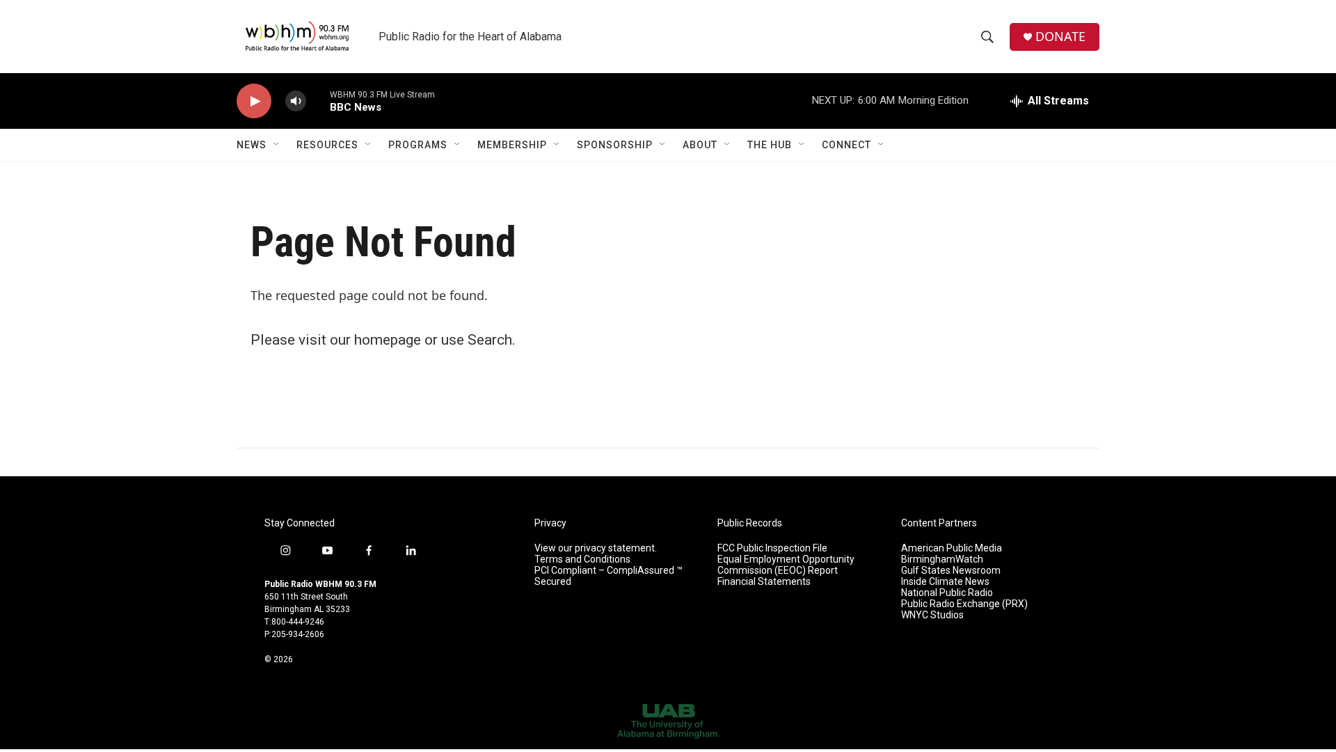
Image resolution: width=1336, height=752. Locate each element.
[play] (254, 101)
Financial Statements (764, 582)
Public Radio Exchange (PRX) (964, 604)
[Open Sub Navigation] (277, 144)
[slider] (318, 100)
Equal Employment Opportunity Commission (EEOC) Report (785, 565)
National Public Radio (947, 593)
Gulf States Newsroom (951, 570)
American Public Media (951, 548)
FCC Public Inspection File (772, 548)
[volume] (296, 101)
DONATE (1060, 36)
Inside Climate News (945, 582)
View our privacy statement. (595, 548)
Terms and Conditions (582, 559)
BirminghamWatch (942, 559)
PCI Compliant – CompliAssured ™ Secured (608, 576)
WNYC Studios (932, 615)
